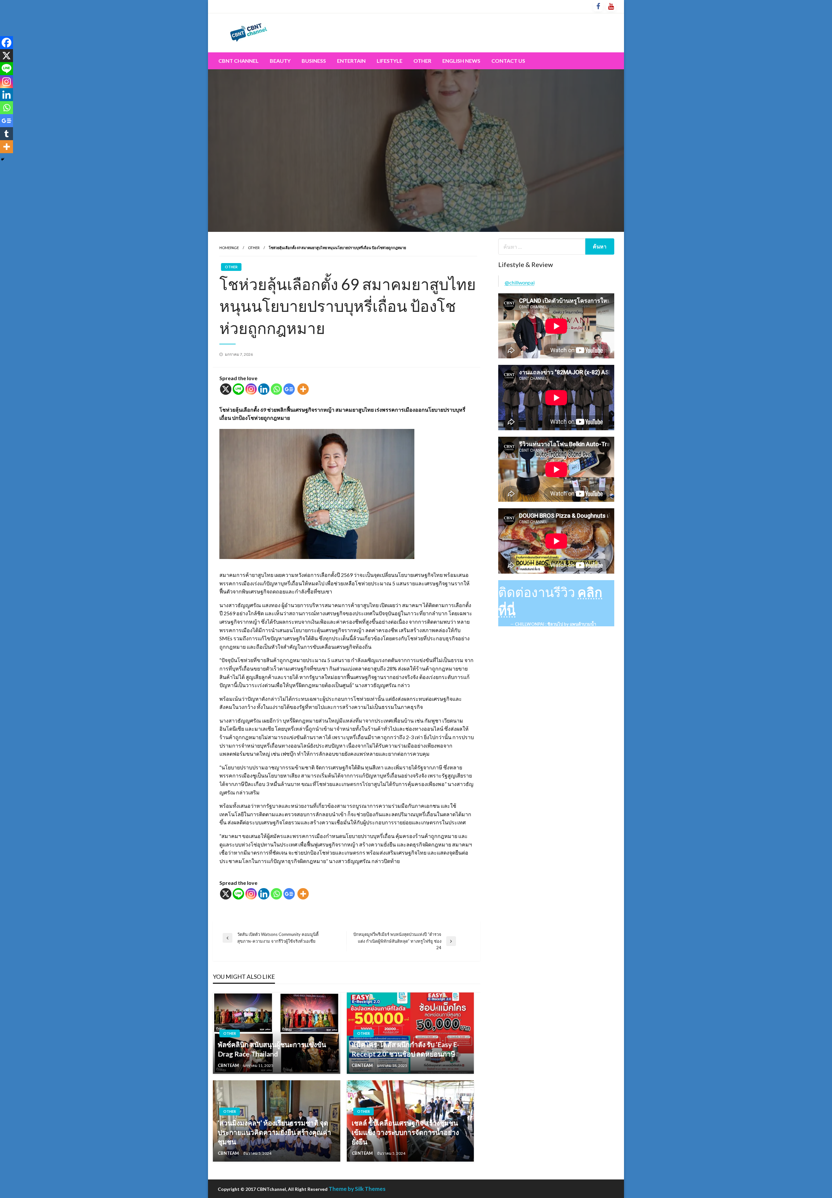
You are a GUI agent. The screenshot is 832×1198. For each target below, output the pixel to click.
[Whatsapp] (276, 389)
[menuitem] (238, 60)
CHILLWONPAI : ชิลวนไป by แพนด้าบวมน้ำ (555, 624)
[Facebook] (6, 42)
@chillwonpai (520, 282)
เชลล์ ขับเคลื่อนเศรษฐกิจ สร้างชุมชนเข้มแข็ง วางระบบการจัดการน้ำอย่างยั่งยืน (405, 1132)
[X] (225, 389)
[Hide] (2, 159)
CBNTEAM (229, 1065)
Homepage (229, 248)
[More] (303, 389)
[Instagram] (251, 389)
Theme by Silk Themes (357, 1188)
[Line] (238, 389)
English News (461, 61)
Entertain (351, 61)
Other (422, 61)
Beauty (280, 61)
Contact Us (508, 61)
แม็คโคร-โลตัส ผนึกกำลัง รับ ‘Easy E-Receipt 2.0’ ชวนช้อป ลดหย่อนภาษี (405, 1049)
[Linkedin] (263, 389)
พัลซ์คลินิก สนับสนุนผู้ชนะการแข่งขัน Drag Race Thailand (272, 1049)
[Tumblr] (6, 133)
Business (314, 61)
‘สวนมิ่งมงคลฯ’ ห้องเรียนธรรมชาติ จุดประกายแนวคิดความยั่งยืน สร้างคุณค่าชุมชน (274, 1132)
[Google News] (289, 389)
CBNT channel (238, 61)
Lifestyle (389, 61)
